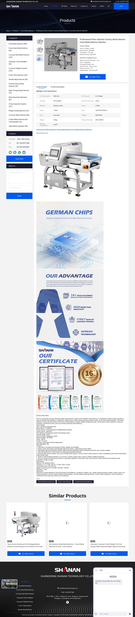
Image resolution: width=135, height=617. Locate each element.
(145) (19, 56)
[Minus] (130, 570)
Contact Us (84, 6)
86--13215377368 (123, 1)
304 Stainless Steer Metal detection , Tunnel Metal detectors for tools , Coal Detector (26, 545)
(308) (18, 44)
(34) (19, 111)
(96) (18, 126)
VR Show (64, 6)
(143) (18, 69)
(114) (18, 75)
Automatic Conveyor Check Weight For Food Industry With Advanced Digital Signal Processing (67, 545)
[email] (24, 152)
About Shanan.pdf (42, 133)
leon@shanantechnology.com (102, 1)
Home (46, 6)
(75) (19, 92)
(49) (16, 85)
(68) (19, 115)
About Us (74, 6)
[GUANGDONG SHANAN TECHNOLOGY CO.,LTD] (12, 6)
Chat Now (19, 159)
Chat (121, 6)
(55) (18, 63)
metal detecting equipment (46, 481)
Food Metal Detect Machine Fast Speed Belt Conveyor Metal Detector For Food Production (108, 545)
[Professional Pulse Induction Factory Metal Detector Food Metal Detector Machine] (60, 54)
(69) (18, 49)
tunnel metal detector (64, 481)
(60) (18, 79)
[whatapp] (19, 152)
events (94, 6)
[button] (9, 527)
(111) (17, 105)
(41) (18, 121)
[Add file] (95, 614)
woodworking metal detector (83, 481)
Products (54, 6)
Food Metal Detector (27, 30)
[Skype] (15, 152)
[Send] (130, 614)
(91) (18, 98)
